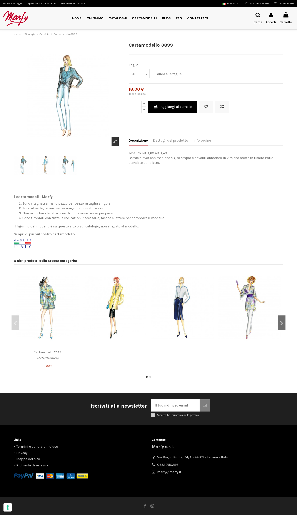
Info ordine (202, 140)
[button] (144, 18)
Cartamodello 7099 (47, 352)
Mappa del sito (28, 459)
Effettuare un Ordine (73, 3)
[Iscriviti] (205, 405)
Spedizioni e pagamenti (41, 3)
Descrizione (138, 140)
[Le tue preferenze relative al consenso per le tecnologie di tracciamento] (7, 507)
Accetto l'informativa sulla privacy (178, 415)
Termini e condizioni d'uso (37, 446)
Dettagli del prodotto (170, 140)
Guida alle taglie (13, 3)
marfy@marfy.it (169, 472)
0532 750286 (167, 464)
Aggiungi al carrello (176, 107)
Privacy (21, 453)
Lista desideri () (258, 3)
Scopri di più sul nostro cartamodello (44, 234)
